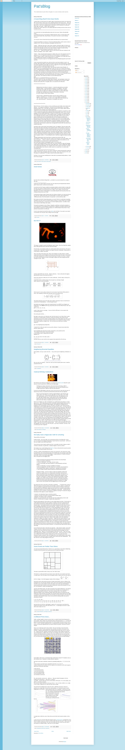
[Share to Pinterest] (57, 160)
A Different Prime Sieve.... (42, 617)
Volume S (76, 33)
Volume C (76, 20)
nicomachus (50, 611)
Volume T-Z (77, 35)
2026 (86, 77)
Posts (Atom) (41, 733)
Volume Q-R (77, 31)
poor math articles (48, 161)
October (87, 106)
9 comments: (47, 159)
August (87, 110)
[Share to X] (55, 160)
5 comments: (47, 366)
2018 (86, 90)
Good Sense (38, 167)
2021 (86, 85)
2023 (86, 82)
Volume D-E (77, 22)
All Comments (78, 72)
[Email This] (52, 160)
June (87, 113)
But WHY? (37, 220)
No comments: (47, 427)
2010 (86, 102)
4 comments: (47, 342)
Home (53, 731)
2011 (86, 100)
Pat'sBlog (42, 6)
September (88, 108)
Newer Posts (36, 731)
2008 (86, 151)
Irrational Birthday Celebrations (43, 372)
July (87, 112)
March (87, 116)
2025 (86, 79)
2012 (86, 99)
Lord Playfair (46, 611)
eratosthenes (39, 728)
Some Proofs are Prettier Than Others (46, 546)
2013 (86, 97)
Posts (77, 70)
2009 (86, 149)
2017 (86, 91)
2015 (86, 94)
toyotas (38, 217)
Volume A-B (77, 18)
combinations (39, 368)
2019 (86, 88)
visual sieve (47, 728)
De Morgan (44, 429)
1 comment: (46, 215)
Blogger (64, 741)
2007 (86, 152)
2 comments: (46, 540)
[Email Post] (50, 159)
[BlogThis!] (53, 160)
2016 (86, 93)
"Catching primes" (59, 719)
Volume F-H (77, 24)
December (88, 103)
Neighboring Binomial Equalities (44, 349)
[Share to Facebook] (56, 160)
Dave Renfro (39, 161)
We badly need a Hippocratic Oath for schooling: (49, 435)
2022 (86, 83)
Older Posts (69, 731)
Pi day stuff (43, 161)
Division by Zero (60, 382)
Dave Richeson (39, 429)
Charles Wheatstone (40, 611)
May (87, 115)
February (88, 146)
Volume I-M (77, 27)
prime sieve (43, 728)
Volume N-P (77, 29)
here (52, 211)
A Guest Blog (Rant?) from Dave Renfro (46, 19)
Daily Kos (52, 448)
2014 (86, 96)
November (88, 105)
